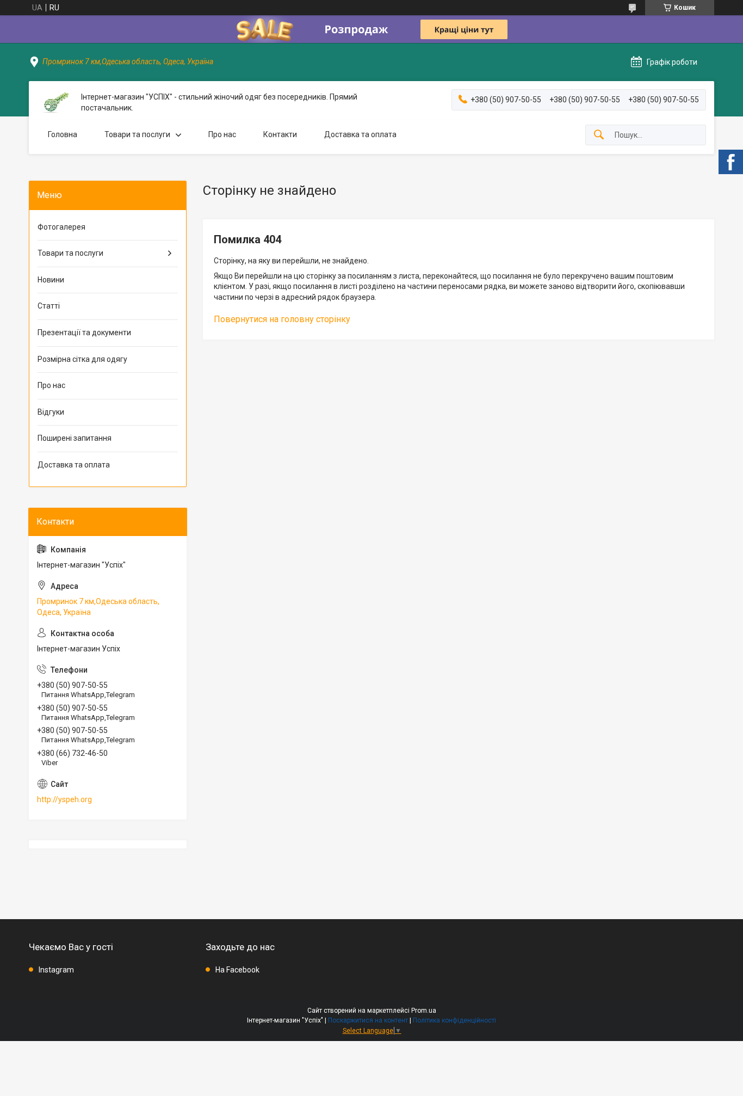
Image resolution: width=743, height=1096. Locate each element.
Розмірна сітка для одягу (82, 359)
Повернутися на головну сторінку (282, 319)
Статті (49, 305)
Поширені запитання (75, 438)
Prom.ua (423, 1010)
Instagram (56, 969)
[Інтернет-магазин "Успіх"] (55, 102)
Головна (62, 134)
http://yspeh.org (64, 799)
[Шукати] (598, 135)
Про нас (222, 134)
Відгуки (51, 412)
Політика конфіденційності (454, 1020)
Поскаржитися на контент (368, 1020)
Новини (51, 279)
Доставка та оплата (360, 134)
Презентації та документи (84, 332)
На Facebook (237, 969)
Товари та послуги (137, 134)
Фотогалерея (61, 227)
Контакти (280, 134)
